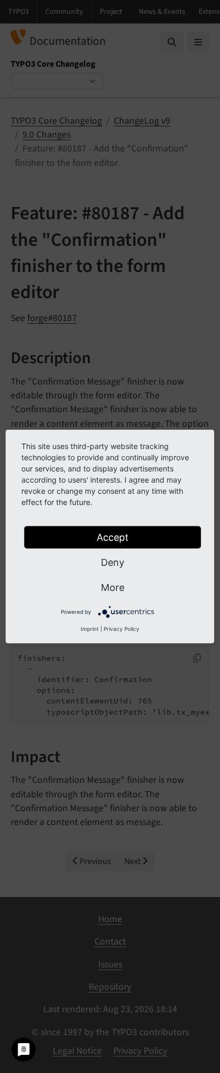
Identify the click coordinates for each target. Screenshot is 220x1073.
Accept (113, 537)
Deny (112, 562)
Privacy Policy (121, 629)
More (112, 587)
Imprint (90, 629)
